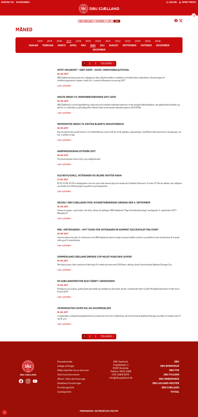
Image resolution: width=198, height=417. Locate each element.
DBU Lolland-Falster (165, 383)
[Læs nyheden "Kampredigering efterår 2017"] (36, 158)
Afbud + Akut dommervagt (71, 379)
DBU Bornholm (169, 366)
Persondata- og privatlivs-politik (99, 411)
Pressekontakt (64, 362)
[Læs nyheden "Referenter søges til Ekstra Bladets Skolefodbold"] (36, 132)
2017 (109, 21)
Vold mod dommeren (68, 375)
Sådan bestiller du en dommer (73, 370)
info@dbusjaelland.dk (120, 378)
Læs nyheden (64, 86)
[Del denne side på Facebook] (176, 21)
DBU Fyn (174, 370)
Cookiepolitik (64, 392)
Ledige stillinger (65, 366)
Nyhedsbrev (23, 2)
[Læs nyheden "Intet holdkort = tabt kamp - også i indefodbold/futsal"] (36, 78)
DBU (176, 362)
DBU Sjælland (86, 21)
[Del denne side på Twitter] (181, 21)
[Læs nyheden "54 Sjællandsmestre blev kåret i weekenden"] (36, 289)
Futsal (175, 392)
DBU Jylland (171, 375)
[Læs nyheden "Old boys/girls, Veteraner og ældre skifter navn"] (36, 183)
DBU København (169, 379)
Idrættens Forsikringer (69, 383)
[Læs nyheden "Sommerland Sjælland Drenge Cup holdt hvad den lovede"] (36, 263)
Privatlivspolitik (65, 388)
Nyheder (100, 21)
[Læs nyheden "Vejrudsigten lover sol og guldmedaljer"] (36, 316)
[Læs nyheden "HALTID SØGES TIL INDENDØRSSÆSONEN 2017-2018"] (36, 105)
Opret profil (189, 2)
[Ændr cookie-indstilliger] (4, 412)
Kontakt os (7, 2)
